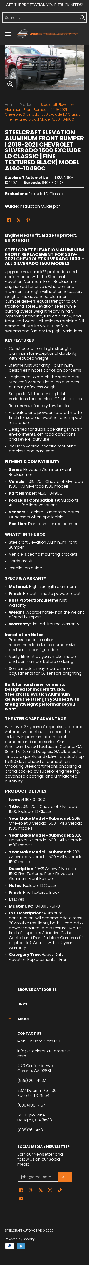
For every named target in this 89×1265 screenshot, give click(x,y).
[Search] (82, 17)
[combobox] (40, 17)
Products (28, 104)
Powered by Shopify (20, 1239)
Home (10, 104)
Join (64, 1176)
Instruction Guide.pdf (40, 206)
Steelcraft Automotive (26, 177)
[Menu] (8, 34)
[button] (8, 220)
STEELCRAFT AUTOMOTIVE (23, 1230)
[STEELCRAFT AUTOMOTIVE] (47, 34)
